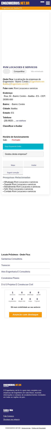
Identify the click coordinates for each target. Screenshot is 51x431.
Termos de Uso (26, 428)
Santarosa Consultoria (11, 259)
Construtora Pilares (10, 278)
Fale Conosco (8, 416)
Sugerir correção (13, 173)
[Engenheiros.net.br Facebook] (4, 399)
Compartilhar (19, 71)
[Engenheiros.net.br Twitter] (5, 399)
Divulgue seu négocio (11, 419)
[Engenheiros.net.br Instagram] (6, 399)
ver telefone (21, 121)
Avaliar (33, 165)
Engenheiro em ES (19, 84)
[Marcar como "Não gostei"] (8, 71)
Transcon (5, 265)
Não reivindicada (37, 71)
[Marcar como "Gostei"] (5, 71)
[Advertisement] (25, 39)
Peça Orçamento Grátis (12, 146)
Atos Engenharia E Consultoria (15, 272)
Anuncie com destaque (25, 314)
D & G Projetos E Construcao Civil (17, 284)
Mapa (13, 165)
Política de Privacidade (39, 428)
